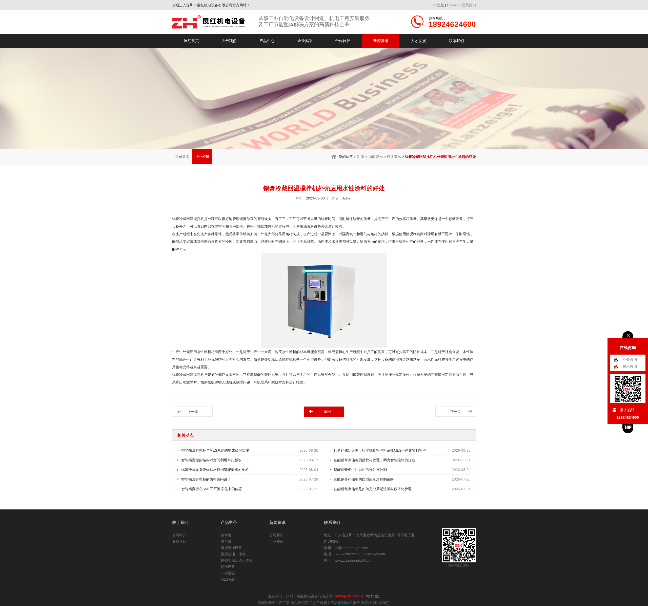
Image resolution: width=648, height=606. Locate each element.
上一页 (193, 412)
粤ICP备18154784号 (349, 596)
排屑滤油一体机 (233, 554)
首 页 (360, 157)
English (453, 5)
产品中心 (267, 41)
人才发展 (418, 41)
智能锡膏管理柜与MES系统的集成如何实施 (215, 450)
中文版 (438, 5)
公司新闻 (182, 157)
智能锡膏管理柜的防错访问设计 (206, 479)
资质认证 (179, 541)
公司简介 (179, 535)
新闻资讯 (380, 41)
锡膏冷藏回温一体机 (237, 560)
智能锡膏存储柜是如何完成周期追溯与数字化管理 (373, 489)
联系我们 (469, 5)
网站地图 (373, 596)
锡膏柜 (226, 535)
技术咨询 (630, 366)
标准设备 (228, 567)
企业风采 (305, 41)
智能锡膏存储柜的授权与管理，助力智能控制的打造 (374, 460)
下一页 (455, 412)
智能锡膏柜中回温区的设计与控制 (360, 470)
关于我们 (229, 41)
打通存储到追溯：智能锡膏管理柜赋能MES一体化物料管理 (380, 450)
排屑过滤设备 (231, 548)
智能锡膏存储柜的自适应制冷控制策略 (364, 479)
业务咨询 (630, 359)
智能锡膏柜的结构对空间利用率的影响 (211, 460)
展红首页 (191, 41)
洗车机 (226, 541)
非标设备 (228, 573)
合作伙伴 (342, 41)
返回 (327, 412)
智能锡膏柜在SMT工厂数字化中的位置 (211, 489)
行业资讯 (202, 157)
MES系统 (228, 579)
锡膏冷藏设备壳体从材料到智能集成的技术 (215, 470)
